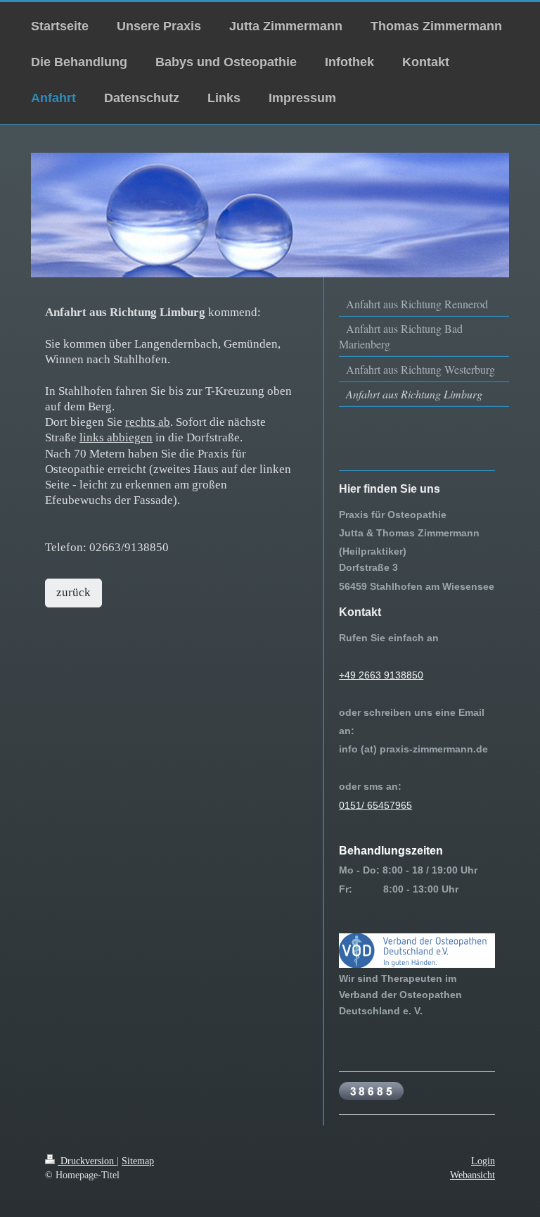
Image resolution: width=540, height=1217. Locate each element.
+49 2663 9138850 (381, 675)
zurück (73, 592)
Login (483, 1160)
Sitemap (138, 1160)
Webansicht (472, 1174)
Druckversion (87, 1160)
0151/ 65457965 (375, 805)
